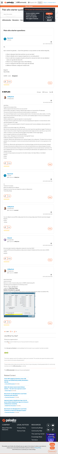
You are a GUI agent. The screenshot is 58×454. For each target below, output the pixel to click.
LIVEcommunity (6, 20)
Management (15, 75)
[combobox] (23, 14)
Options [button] (51, 42)
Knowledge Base (36, 437)
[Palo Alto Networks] (9, 420)
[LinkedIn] (48, 430)
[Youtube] (53, 425)
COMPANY (6, 425)
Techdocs (34, 440)
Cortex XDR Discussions (10, 383)
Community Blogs (37, 428)
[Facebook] (53, 430)
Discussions (15, 20)
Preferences (52, 451)
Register (40, 2)
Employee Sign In (52, 2)
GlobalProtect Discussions (10, 405)
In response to (14, 177)
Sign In (45, 2)
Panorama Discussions (9, 397)
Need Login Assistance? (49, 20)
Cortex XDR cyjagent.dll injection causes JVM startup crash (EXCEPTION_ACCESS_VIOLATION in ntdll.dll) (16, 380)
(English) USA (33, 2)
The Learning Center (38, 434)
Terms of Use (21, 431)
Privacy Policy (38, 447)
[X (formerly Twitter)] (48, 425)
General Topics (8, 390)
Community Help (36, 431)
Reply (50, 82)
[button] (52, 444)
